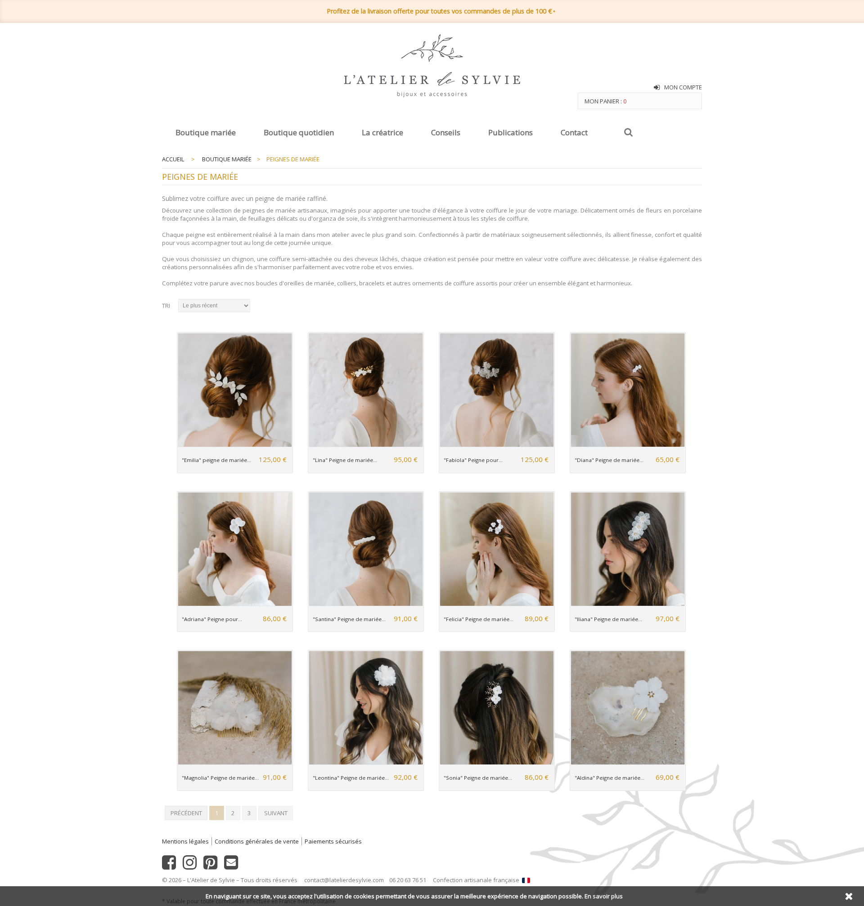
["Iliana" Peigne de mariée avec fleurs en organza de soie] (627, 604)
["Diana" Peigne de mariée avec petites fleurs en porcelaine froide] (627, 445)
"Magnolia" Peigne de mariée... (220, 777)
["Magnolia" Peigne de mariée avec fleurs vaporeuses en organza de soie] (234, 762)
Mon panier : (605, 101)
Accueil (173, 159)
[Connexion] (657, 88)
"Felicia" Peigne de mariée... (478, 619)
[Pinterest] (210, 866)
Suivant (276, 813)
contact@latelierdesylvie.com (344, 880)
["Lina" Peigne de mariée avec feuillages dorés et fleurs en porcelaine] (365, 445)
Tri (166, 306)
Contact (574, 132)
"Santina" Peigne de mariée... (349, 619)
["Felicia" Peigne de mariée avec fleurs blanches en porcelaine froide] (496, 604)
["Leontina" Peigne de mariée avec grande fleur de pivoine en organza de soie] (365, 762)
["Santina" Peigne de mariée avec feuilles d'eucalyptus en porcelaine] (365, 604)
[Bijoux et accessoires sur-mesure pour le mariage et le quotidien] (432, 66)
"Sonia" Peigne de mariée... (478, 777)
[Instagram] (190, 866)
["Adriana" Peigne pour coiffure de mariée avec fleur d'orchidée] (234, 604)
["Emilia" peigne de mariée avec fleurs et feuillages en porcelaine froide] (234, 445)
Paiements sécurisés (333, 841)
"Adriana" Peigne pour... (212, 619)
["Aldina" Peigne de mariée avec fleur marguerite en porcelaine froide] (627, 762)
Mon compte (683, 87)
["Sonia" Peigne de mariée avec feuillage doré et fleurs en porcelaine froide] (496, 762)
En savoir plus (604, 896)
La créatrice (382, 132)
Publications (510, 132)
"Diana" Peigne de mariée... (609, 460)
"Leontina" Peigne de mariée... (351, 777)
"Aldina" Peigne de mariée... (609, 777)
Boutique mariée (206, 132)
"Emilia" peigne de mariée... (216, 460)
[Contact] (231, 866)
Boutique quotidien (299, 132)
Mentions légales (185, 841)
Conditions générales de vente (257, 841)
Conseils (445, 132)
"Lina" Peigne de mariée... (345, 460)
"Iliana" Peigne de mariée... (608, 619)
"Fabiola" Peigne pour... (473, 460)
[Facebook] (169, 866)
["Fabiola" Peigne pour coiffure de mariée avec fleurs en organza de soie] (496, 445)
